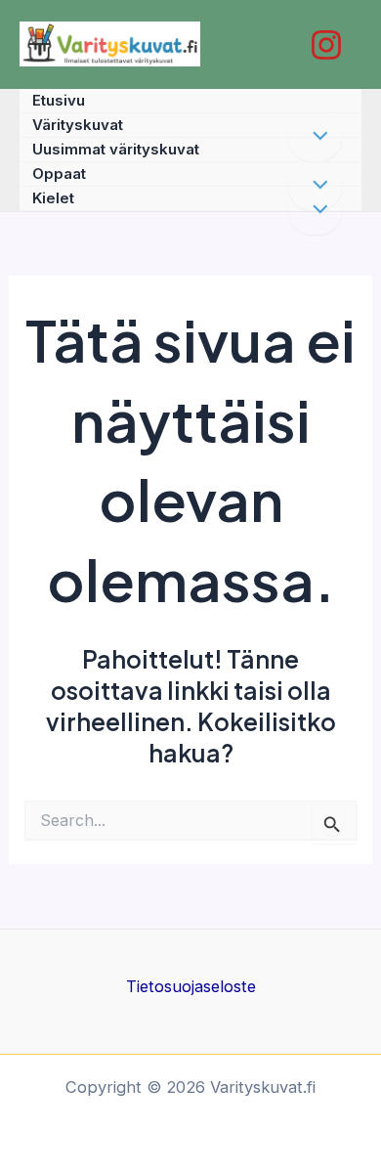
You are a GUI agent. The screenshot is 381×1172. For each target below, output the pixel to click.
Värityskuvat (77, 124)
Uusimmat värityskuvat (115, 149)
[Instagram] (326, 45)
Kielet (53, 198)
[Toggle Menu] (315, 211)
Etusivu (58, 100)
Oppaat (59, 173)
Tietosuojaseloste (191, 986)
